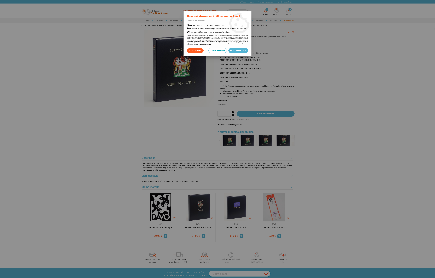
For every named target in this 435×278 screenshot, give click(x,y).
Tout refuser (218, 50)
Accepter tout (239, 50)
